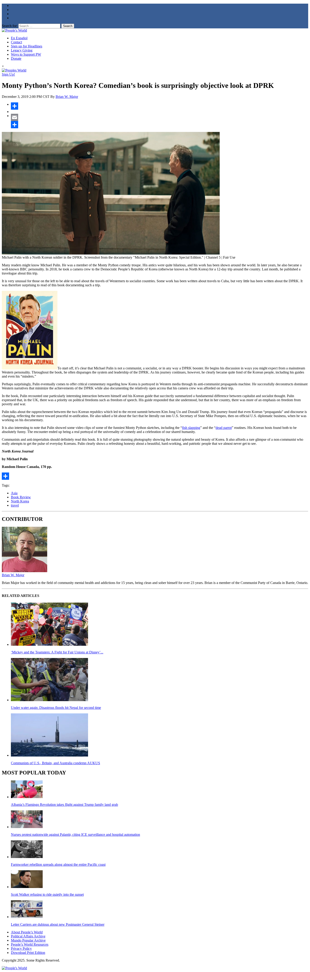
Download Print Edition (28, 953)
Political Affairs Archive (28, 936)
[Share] (159, 106)
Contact (16, 42)
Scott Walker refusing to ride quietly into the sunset (47, 894)
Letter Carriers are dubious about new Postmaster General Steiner (57, 924)
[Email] (159, 117)
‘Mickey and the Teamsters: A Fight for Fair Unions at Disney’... (57, 652)
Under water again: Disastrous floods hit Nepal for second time (56, 708)
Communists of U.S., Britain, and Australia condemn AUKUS (55, 763)
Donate (16, 58)
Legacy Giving (21, 50)
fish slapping (191, 428)
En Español (19, 38)
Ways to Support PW (26, 54)
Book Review (21, 497)
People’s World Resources (29, 944)
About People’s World (27, 932)
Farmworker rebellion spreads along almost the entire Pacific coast (58, 864)
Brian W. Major (67, 97)
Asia (14, 493)
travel (15, 505)
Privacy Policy (21, 948)
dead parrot (224, 428)
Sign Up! (8, 74)
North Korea (20, 501)
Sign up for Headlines (26, 46)
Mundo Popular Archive (28, 940)
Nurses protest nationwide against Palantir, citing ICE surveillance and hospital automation (75, 834)
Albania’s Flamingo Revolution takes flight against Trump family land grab (64, 804)
